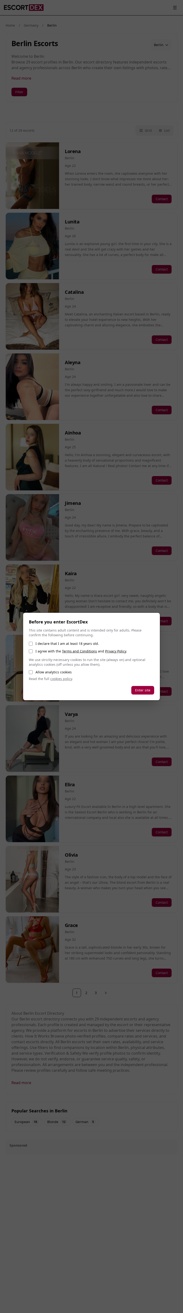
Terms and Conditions (79, 651)
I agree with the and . (81, 651)
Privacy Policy (115, 651)
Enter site (142, 690)
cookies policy (61, 678)
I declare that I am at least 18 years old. (67, 643)
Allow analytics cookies (54, 672)
